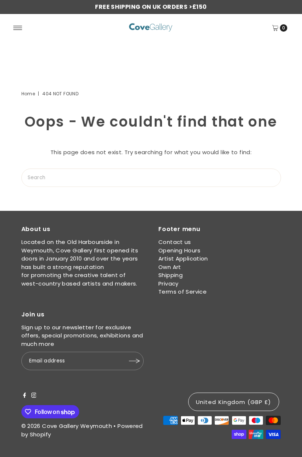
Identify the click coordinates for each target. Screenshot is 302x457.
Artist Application (183, 258)
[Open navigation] (18, 28)
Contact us (174, 242)
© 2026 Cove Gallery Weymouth (66, 426)
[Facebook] (24, 395)
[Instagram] (33, 395)
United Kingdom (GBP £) (233, 402)
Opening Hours (179, 250)
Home (28, 94)
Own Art (169, 267)
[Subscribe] (134, 361)
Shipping (170, 275)
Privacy (168, 283)
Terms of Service (182, 291)
